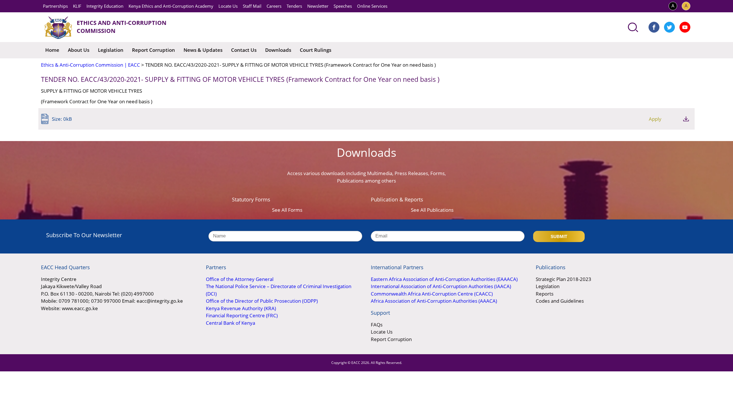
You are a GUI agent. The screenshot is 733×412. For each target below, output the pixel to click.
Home (52, 50)
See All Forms (287, 210)
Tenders (294, 6)
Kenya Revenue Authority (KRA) (241, 308)
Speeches (343, 6)
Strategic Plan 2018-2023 (563, 279)
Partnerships (55, 6)
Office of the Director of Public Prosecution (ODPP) (262, 301)
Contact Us (244, 50)
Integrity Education (104, 6)
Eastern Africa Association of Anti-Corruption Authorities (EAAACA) (444, 279)
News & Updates (203, 50)
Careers (274, 6)
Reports (544, 293)
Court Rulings (315, 50)
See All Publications (432, 210)
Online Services (372, 6)
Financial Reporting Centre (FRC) (242, 315)
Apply (655, 119)
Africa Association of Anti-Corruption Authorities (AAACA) (434, 301)
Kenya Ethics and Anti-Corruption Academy (171, 6)
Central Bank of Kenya (230, 323)
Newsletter (317, 6)
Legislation (110, 50)
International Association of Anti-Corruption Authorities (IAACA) (441, 286)
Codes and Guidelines (560, 301)
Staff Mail (252, 6)
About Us (78, 50)
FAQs (377, 324)
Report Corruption (153, 50)
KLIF (77, 6)
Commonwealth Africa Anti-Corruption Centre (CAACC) (432, 293)
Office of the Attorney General (239, 279)
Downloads (278, 50)
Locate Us (228, 6)
